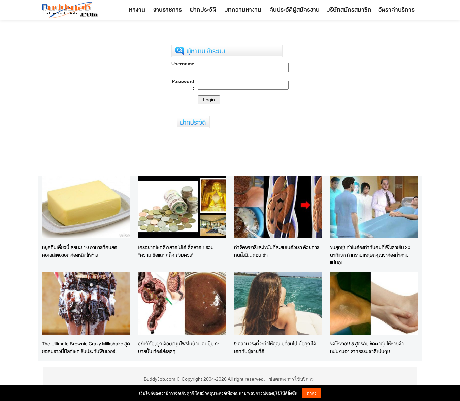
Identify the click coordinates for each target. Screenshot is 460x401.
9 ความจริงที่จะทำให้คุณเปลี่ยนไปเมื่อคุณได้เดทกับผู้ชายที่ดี (275, 347)
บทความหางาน (242, 9)
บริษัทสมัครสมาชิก (348, 9)
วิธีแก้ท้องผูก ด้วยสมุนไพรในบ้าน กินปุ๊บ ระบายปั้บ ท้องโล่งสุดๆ (178, 347)
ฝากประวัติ (203, 9)
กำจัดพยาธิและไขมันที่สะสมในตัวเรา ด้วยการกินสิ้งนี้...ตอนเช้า (276, 251)
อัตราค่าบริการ (396, 9)
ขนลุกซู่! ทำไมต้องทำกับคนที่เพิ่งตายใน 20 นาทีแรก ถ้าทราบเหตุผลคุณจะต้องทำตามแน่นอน (370, 254)
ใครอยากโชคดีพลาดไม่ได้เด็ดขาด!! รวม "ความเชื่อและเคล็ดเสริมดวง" (176, 251)
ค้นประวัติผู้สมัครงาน (294, 9)
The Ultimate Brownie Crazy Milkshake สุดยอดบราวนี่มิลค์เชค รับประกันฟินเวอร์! (86, 347)
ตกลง (311, 393)
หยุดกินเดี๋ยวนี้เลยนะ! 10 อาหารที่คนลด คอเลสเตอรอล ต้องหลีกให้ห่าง (79, 251)
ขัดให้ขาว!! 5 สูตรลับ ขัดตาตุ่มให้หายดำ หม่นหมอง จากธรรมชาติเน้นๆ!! (367, 347)
